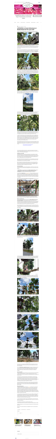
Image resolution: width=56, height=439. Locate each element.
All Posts (15, 22)
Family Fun (18, 22)
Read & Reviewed (28, 22)
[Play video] (28, 147)
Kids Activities (19, 409)
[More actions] (38, 26)
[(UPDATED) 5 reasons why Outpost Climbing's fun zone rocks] (18, 421)
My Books (38, 22)
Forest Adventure (28, 409)
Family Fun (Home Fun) (23, 22)
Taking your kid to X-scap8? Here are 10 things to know (37, 425)
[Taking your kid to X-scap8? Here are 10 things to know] (37, 421)
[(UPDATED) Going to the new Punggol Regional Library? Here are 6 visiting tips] (28, 421)
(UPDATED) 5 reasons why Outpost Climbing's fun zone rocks (18, 425)
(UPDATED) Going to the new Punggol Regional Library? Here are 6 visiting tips (27, 425)
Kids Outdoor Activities (23, 409)
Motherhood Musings (33, 22)
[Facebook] (15, 438)
